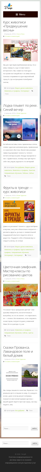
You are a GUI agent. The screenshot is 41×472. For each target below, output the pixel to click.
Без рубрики (19, 167)
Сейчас (31, 173)
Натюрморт (25, 91)
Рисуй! (20, 6)
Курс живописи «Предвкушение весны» (15, 26)
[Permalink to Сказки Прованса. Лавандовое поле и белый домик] (20, 375)
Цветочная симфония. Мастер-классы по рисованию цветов (20, 271)
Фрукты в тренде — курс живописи (18, 189)
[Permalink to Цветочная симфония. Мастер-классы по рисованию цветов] (20, 295)
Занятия (32, 170)
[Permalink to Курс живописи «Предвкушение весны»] (20, 50)
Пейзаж (25, 173)
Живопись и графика (12, 91)
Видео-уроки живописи (24, 88)
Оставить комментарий (12, 36)
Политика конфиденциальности (20, 457)
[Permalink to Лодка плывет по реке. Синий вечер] (20, 129)
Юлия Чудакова (21, 113)
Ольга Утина (20, 34)
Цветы (30, 333)
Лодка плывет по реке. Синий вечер (20, 107)
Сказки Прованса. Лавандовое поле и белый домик (18, 351)
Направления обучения (13, 173)
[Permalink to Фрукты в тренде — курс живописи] (20, 211)
